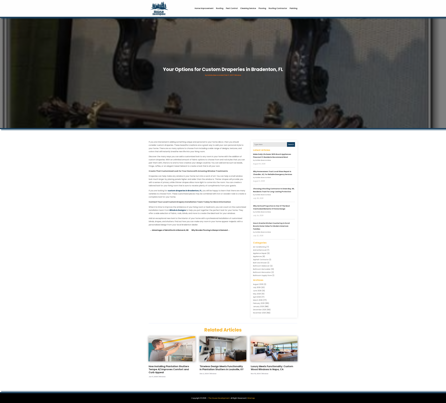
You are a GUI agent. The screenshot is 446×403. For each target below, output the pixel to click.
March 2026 (258, 300)
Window (238, 75)
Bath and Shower (260, 263)
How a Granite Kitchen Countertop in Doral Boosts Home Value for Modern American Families (271, 226)
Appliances (257, 256)
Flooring (262, 8)
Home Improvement (204, 8)
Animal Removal (259, 250)
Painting (293, 8)
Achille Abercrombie (215, 75)
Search (291, 144)
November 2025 (259, 313)
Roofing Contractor (278, 8)
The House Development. (219, 398)
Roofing (219, 8)
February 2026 (259, 303)
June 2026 (257, 291)
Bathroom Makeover (261, 266)
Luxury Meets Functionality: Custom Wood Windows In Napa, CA (272, 368)
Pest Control (232, 8)
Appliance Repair (260, 253)
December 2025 (259, 309)
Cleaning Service (248, 8)
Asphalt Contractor (261, 259)
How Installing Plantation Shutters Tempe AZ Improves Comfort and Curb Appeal (169, 369)
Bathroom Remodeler (262, 269)
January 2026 (258, 306)
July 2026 (257, 287)
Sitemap (251, 398)
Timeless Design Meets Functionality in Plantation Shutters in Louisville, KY (222, 368)
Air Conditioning (259, 247)
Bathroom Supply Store (262, 275)
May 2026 (257, 294)
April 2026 (257, 297)
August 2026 (258, 284)
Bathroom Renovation (262, 272)
